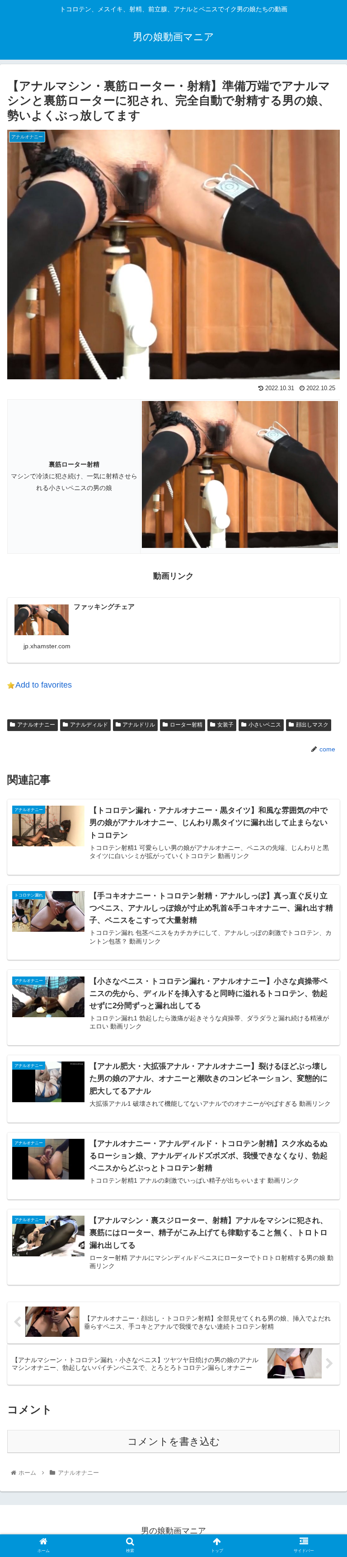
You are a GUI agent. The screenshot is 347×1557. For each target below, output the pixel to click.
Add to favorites (43, 684)
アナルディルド (89, 725)
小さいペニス (265, 725)
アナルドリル (138, 725)
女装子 (225, 725)
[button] (320, 1043)
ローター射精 (186, 725)
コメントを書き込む (173, 1441)
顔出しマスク (312, 725)
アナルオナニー (36, 725)
